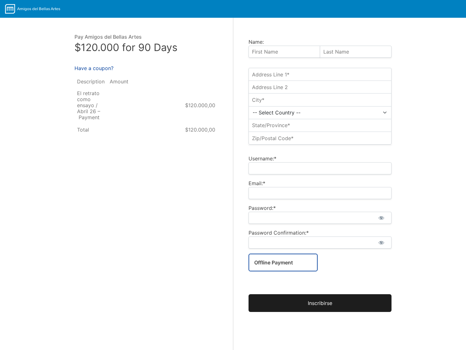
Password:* (262, 208)
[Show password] (381, 218)
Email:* (257, 183)
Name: (256, 42)
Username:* (262, 158)
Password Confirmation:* (279, 233)
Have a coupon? (93, 68)
